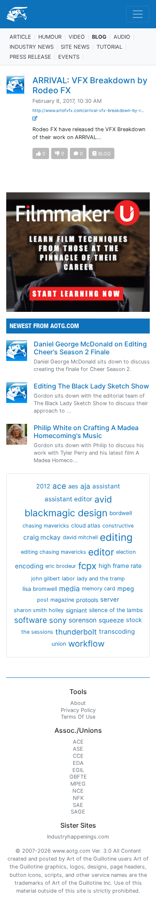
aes (73, 486)
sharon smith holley (39, 610)
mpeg (125, 588)
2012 (43, 486)
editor (101, 552)
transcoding (117, 631)
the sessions (37, 632)
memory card (98, 588)
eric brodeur (60, 566)
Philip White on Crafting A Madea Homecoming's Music (86, 431)
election (126, 552)
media (69, 588)
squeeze (111, 620)
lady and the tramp (101, 578)
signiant (76, 610)
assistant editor (68, 499)
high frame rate (120, 566)
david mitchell (80, 537)
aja (85, 486)
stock (134, 620)
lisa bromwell (39, 588)
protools (87, 599)
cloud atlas (85, 525)
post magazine (55, 600)
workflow (86, 643)
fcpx (87, 565)
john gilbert (45, 578)
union (59, 643)
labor (68, 578)
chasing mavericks (45, 526)
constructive (118, 526)
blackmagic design (66, 513)
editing (116, 537)
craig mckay (42, 537)
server (109, 599)
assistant (106, 486)
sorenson (83, 620)
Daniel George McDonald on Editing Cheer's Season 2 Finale (90, 348)
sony (58, 620)
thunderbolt (76, 631)
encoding (29, 566)
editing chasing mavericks (53, 552)
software (30, 620)
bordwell (120, 513)
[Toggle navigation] (137, 14)
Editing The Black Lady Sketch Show (91, 386)
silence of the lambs (116, 610)
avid (103, 499)
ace (59, 486)
